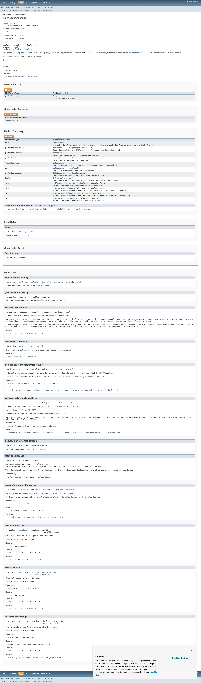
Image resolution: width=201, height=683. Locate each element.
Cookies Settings (180, 658)
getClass (33, 209)
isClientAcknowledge (62, 173)
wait (78, 209)
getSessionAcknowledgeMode (65, 168)
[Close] (192, 651)
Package (12, 3)
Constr (20, 10)
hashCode (43, 209)
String (85, 193)
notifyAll (60, 209)
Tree (27, 3)
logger (56, 96)
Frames (27, 7)
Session (18, 158)
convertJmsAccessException (65, 148)
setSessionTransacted (62, 198)
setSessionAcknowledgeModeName (67, 193)
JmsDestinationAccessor (14, 39)
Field (15, 10)
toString (70, 209)
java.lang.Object (9, 23)
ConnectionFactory (13, 163)
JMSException (83, 148)
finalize (23, 209)
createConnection (60, 153)
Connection (19, 153)
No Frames (35, 7)
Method (26, 10)
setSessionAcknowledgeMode (65, 188)
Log (16, 96)
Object (14, 47)
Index (43, 3)
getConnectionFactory (62, 163)
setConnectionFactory (62, 183)
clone (7, 209)
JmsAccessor (10, 120)
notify (51, 209)
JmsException (20, 148)
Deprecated (34, 3)
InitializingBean (11, 32)
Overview (4, 3)
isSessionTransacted (62, 178)
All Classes (49, 7)
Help (48, 3)
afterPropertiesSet (61, 143)
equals (15, 209)
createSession (59, 158)
